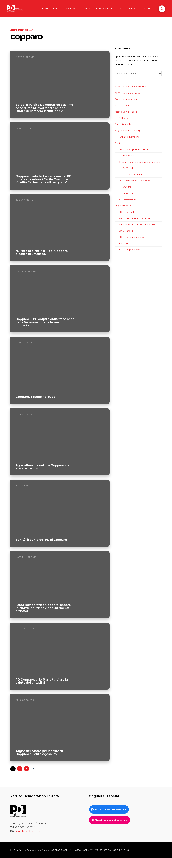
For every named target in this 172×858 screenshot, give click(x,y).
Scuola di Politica (132, 174)
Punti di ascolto (123, 124)
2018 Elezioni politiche (131, 237)
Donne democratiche (126, 99)
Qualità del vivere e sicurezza (135, 180)
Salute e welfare (128, 199)
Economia (128, 155)
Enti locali (128, 168)
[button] (162, 8)
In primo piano (122, 105)
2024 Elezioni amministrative (130, 86)
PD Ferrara (124, 118)
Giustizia (128, 193)
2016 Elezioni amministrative (134, 218)
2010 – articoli (126, 212)
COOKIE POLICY (121, 850)
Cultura (127, 186)
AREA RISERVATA (84, 850)
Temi (117, 143)
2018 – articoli (126, 230)
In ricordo (124, 243)
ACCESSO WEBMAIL (62, 850)
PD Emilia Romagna (129, 136)
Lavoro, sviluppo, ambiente (133, 149)
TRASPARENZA (103, 850)
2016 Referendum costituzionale (137, 224)
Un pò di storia (123, 205)
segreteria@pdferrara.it (29, 831)
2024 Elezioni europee (127, 93)
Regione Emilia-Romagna (128, 130)
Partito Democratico (126, 111)
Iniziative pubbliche (129, 249)
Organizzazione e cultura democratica (140, 161)
